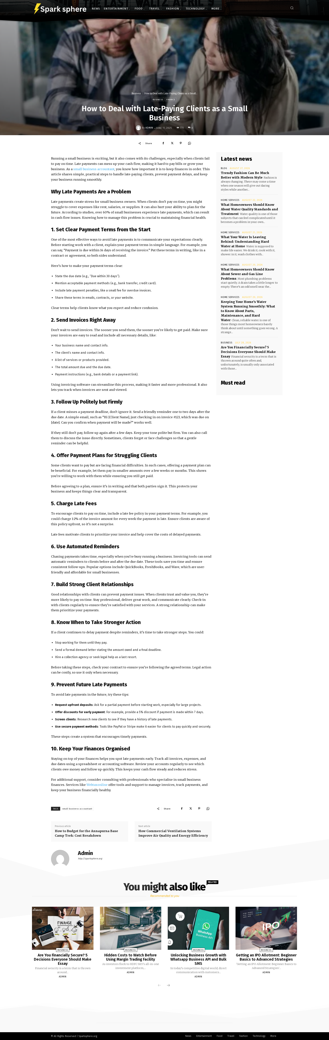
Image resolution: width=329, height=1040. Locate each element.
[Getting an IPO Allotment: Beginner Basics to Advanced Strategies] (266, 928)
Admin (149, 128)
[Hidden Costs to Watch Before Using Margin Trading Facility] (130, 928)
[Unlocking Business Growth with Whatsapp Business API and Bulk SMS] (198, 928)
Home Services (230, 200)
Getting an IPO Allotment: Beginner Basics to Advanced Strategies (266, 957)
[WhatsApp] (189, 143)
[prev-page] (159, 985)
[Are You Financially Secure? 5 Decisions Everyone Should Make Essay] (62, 928)
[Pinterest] (180, 143)
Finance (170, 99)
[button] (292, 8)
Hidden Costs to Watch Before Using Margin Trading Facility (130, 957)
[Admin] (139, 127)
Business (136, 93)
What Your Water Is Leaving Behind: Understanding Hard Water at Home (245, 241)
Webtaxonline (97, 785)
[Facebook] (163, 143)
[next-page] (168, 985)
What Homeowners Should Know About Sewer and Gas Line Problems (247, 273)
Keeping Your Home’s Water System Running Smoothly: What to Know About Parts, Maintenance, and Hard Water (248, 311)
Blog (224, 168)
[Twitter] (172, 143)
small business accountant (93, 169)
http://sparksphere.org (90, 858)
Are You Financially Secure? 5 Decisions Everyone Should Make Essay (248, 351)
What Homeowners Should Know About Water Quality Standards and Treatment (249, 209)
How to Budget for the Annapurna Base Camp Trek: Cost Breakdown (86, 833)
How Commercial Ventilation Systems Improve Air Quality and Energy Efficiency (173, 833)
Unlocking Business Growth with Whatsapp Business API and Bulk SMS (198, 959)
